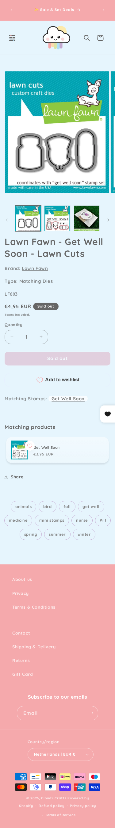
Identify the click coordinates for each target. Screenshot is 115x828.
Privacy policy (83, 806)
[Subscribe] (91, 713)
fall (67, 506)
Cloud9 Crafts (53, 798)
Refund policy (51, 806)
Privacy (20, 593)
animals (23, 506)
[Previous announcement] (11, 10)
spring (30, 534)
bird (47, 506)
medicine (18, 520)
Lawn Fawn (35, 268)
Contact (21, 633)
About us (22, 579)
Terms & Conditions (34, 607)
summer (57, 534)
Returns (21, 660)
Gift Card (22, 674)
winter (84, 534)
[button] (12, 38)
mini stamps (51, 520)
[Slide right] (108, 220)
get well (91, 506)
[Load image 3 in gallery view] (87, 218)
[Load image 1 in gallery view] (28, 218)
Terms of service (60, 815)
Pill (103, 520)
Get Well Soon (68, 398)
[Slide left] (6, 220)
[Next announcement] (103, 10)
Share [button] (17, 477)
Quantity (13, 324)
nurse (82, 520)
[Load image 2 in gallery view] (57, 218)
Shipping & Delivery (34, 647)
